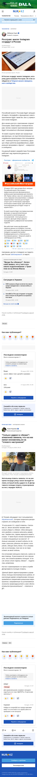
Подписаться (18, 623)
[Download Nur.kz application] (18, 4)
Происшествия (6, 424)
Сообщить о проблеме (18, 760)
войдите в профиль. (11, 365)
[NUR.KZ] (18, 11)
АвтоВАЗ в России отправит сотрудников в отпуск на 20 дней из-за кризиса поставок (19, 295)
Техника (16, 16)
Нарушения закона (19, 424)
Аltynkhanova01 (7, 519)
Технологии (6, 16)
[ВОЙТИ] (34, 11)
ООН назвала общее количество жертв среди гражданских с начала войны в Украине (19, 285)
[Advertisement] (18, 98)
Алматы (5, 643)
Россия (5, 323)
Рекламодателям (18, 765)
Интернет (13, 29)
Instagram (20, 414)
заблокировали (16, 254)
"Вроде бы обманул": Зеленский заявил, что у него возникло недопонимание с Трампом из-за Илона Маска (18, 265)
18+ (10, 643)
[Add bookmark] (33, 730)
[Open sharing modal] (23, 730)
